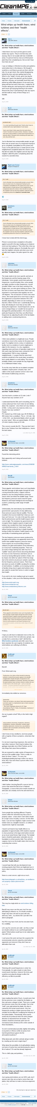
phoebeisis (11, 383)
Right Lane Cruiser (13, 165)
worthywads (11, 441)
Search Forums (5, 16)
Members (29, 13)
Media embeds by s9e (21, 1103)
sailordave (11, 263)
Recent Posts (14, 16)
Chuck (10, 595)
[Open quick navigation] (34, 20)
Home (4, 13)
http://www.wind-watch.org (10, 582)
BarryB (10, 475)
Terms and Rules (32, 1103)
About (9, 13)
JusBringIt (11, 654)
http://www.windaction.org (10, 584)
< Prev (3, 34)
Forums (16, 13)
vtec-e (10, 39)
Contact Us (30, 1101)
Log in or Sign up (30, 1)
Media (22, 13)
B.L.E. (10, 108)
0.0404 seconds (12, 1104)
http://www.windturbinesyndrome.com (14, 586)
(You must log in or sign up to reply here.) (26, 1090)
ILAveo (10, 326)
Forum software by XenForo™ (7, 1103)
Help (35, 1101)
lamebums (11, 206)
